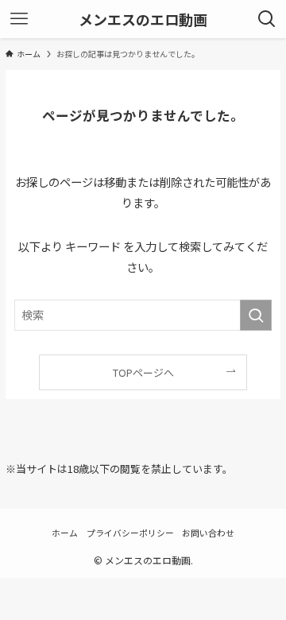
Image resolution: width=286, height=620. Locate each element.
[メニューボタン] (19, 19)
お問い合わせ (208, 532)
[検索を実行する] (256, 315)
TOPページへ (143, 372)
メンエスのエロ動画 (143, 19)
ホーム (65, 532)
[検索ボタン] (267, 19)
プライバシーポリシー (130, 532)
